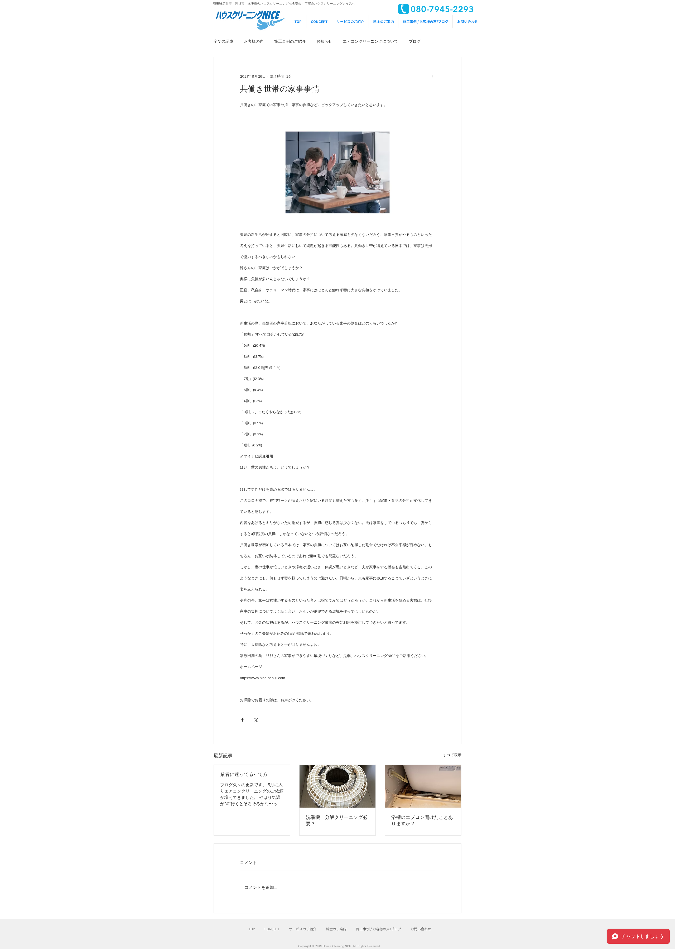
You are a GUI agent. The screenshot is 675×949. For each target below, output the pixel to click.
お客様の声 (254, 41)
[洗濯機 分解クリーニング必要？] (338, 786)
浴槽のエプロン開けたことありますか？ (422, 820)
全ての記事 (223, 41)
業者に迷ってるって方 (244, 774)
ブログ (415, 41)
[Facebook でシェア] (242, 719)
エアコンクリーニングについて (370, 41)
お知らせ (324, 41)
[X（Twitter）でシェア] (255, 719)
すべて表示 (452, 755)
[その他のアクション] (432, 76)
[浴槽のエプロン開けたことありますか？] (423, 786)
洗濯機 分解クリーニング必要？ (337, 820)
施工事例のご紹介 (290, 41)
